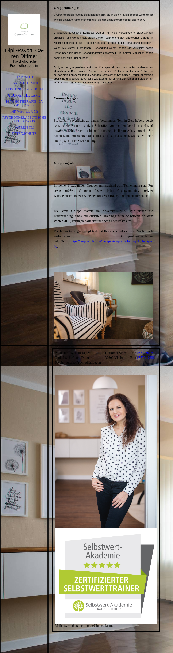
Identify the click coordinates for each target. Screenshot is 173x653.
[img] (24, 29)
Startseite (24, 77)
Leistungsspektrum (24, 89)
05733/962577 (146, 353)
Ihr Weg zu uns (24, 111)
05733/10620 (146, 357)
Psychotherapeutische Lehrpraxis (24, 119)
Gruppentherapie (24, 95)
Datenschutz (24, 133)
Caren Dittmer (24, 83)
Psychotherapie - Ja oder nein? (24, 103)
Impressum (24, 127)
